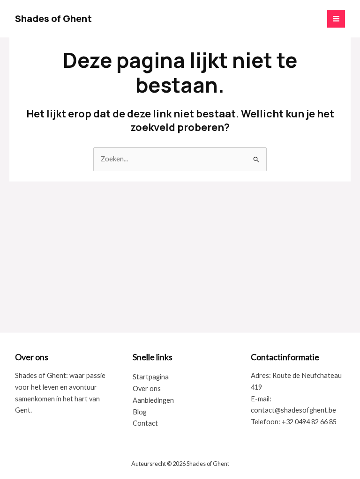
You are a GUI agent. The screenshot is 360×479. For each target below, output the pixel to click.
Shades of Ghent (53, 18)
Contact (145, 423)
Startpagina (151, 377)
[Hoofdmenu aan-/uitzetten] (336, 19)
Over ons (147, 388)
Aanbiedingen (153, 400)
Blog (140, 412)
